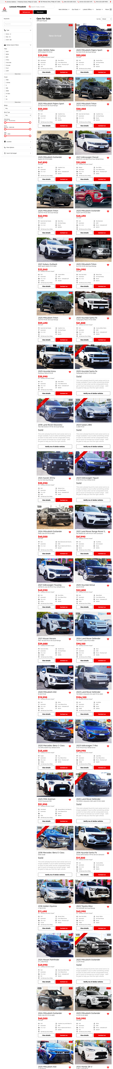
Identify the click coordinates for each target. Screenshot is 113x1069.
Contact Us (63, 72)
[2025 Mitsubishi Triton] (93, 89)
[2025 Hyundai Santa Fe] (93, 303)
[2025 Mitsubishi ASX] (55, 1052)
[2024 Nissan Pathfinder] (55, 945)
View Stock (40, 12)
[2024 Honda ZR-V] (93, 1052)
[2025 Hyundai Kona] (55, 357)
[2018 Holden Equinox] (55, 891)
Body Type (7, 112)
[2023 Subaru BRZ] (93, 410)
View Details (46, 72)
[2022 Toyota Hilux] (93, 891)
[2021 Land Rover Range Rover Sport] (93, 517)
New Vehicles (63, 9)
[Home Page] (4, 9)
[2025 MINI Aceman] (55, 784)
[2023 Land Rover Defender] (93, 677)
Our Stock (75, 9)
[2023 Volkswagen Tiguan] (93, 463)
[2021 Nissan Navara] (55, 624)
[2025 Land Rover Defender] (93, 784)
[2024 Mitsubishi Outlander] (55, 517)
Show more (18, 74)
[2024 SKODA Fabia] (55, 35)
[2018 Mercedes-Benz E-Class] (55, 838)
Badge (6, 105)
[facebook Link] (110, 2)
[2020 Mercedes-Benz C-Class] (55, 731)
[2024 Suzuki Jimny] (55, 463)
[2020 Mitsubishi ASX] (55, 677)
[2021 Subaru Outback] (55, 250)
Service (98, 9)
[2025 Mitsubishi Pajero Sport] (93, 35)
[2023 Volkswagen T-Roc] (93, 731)
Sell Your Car (26, 12)
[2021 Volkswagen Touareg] (55, 570)
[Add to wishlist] (70, 51)
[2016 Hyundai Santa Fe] (93, 838)
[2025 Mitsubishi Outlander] (55, 142)
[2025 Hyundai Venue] (93, 570)
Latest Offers (87, 9)
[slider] (5, 122)
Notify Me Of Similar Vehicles (93, 393)
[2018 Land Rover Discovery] (55, 410)
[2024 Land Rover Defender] (93, 624)
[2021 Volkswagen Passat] (93, 142)
